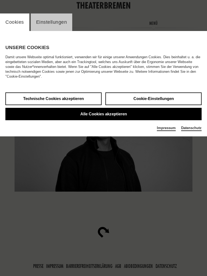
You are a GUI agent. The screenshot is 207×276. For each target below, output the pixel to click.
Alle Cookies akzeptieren (103, 114)
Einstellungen (51, 22)
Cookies (14, 22)
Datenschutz (191, 128)
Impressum (166, 128)
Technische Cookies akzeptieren (53, 98)
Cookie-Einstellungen (153, 98)
